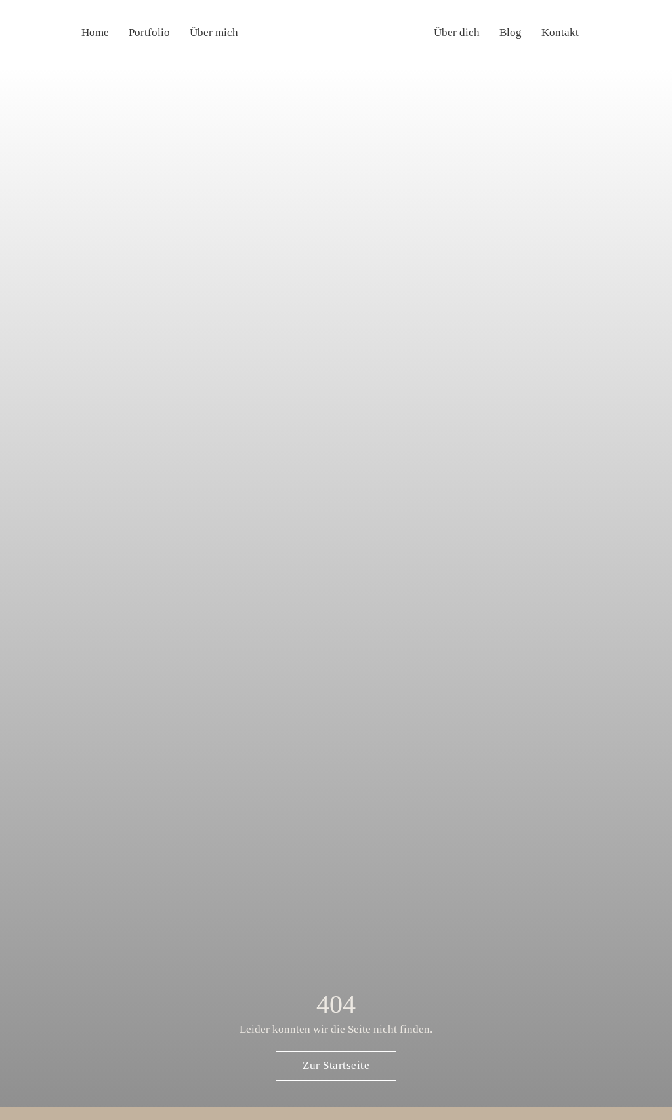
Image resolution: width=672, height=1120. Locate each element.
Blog (510, 32)
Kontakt (560, 32)
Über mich (214, 32)
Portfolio (149, 32)
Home (95, 32)
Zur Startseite (336, 1065)
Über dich (457, 32)
